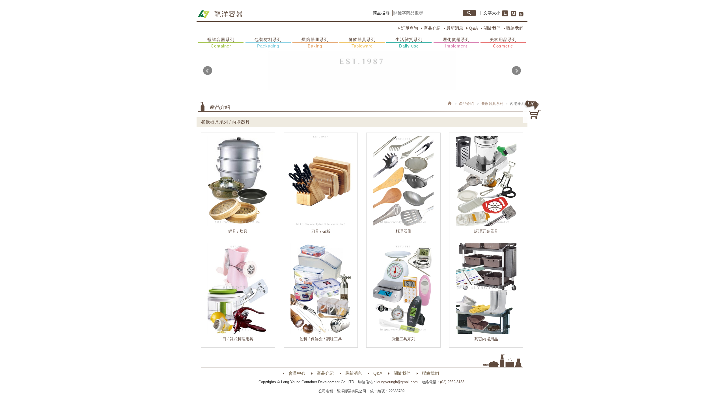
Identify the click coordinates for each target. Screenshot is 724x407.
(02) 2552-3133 (452, 382)
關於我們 (492, 28)
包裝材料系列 (268, 42)
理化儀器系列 (456, 42)
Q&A (473, 28)
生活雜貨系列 (409, 42)
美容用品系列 (503, 42)
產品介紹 (432, 28)
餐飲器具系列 (362, 42)
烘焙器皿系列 (315, 42)
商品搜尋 (381, 12)
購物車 (533, 109)
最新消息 (454, 28)
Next (516, 70)
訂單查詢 (409, 28)
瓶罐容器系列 (220, 42)
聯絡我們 (514, 28)
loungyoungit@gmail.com (397, 382)
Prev (207, 70)
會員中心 (296, 373)
